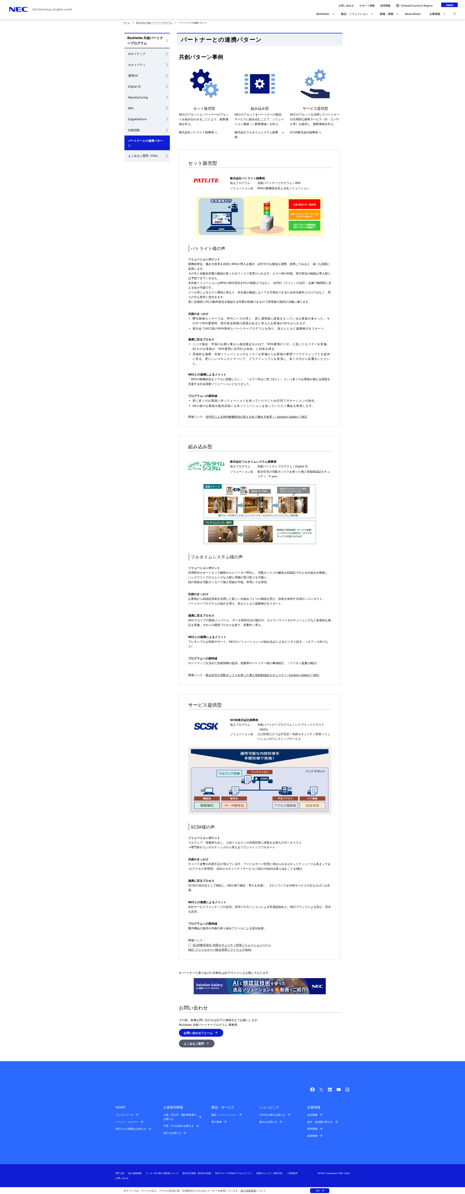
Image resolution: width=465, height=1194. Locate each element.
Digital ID (134, 86)
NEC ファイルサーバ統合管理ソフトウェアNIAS (219, 949)
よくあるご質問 (194, 1043)
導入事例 (216, 1121)
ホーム (127, 22)
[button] (324, 14)
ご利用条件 (292, 1173)
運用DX (133, 75)
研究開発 (312, 1128)
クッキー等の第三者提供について (162, 1173)
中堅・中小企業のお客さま (178, 1125)
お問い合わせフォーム (198, 1033)
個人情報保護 (248, 1190)
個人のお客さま (172, 1132)
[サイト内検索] (454, 14)
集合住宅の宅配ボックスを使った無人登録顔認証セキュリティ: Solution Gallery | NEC (262, 675)
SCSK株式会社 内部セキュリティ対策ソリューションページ (232, 945)
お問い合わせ (122, 1178)
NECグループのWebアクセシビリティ (233, 1173)
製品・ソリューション (224, 1114)
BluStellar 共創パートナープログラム (154, 22)
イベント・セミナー (127, 1121)
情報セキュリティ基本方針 (269, 1173)
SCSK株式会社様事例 (304, 132)
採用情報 (312, 1135)
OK (318, 1190)
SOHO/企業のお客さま (272, 1114)
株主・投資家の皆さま (320, 1121)
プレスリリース (124, 1114)
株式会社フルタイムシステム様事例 (256, 134)
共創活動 (134, 130)
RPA (131, 108)
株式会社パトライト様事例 (196, 132)
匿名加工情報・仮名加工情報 (197, 1173)
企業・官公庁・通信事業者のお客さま (180, 1116)
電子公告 (120, 1173)
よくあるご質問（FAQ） (144, 155)
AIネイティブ (136, 54)
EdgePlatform (137, 119)
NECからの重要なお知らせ (131, 1128)
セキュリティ (136, 64)
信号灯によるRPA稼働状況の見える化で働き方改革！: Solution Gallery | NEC (256, 417)
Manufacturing (138, 97)
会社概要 (312, 1114)
